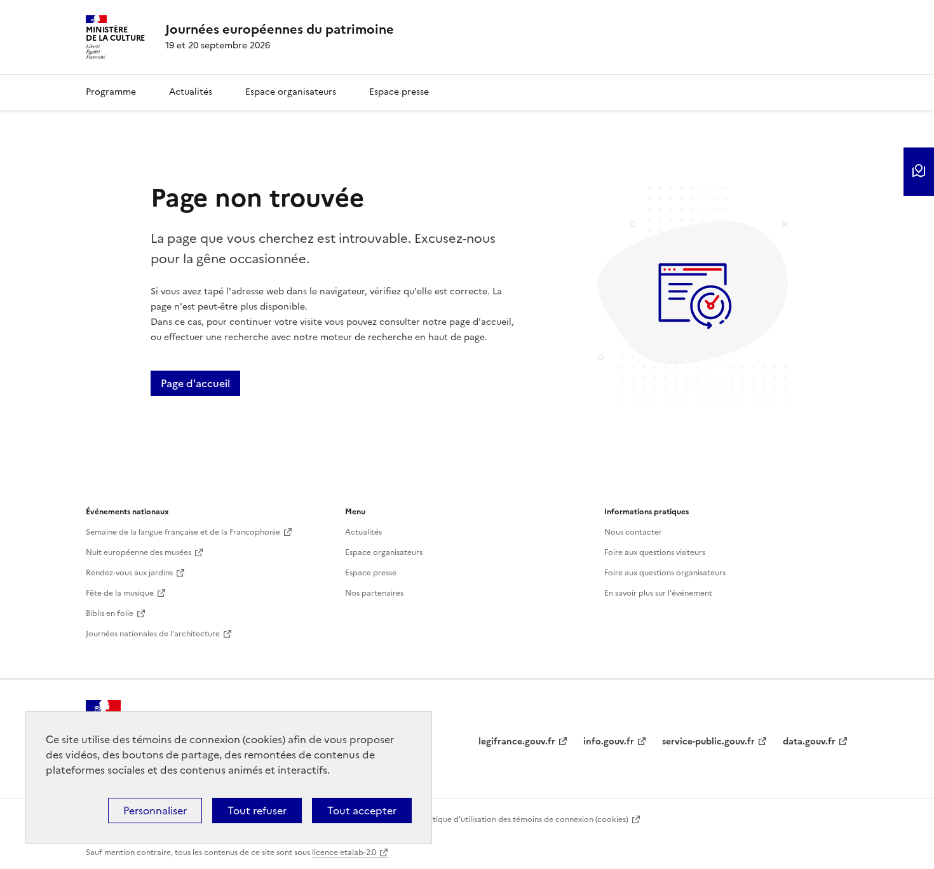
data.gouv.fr (809, 741)
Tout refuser (257, 810)
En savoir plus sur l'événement (658, 593)
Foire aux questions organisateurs (665, 572)
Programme (111, 92)
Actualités (190, 92)
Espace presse (399, 92)
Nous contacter (633, 532)
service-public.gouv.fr (708, 741)
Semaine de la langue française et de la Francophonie (183, 532)
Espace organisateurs (290, 92)
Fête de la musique (120, 593)
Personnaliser (155, 810)
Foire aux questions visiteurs (654, 552)
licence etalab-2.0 (344, 852)
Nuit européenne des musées (138, 552)
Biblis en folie (109, 613)
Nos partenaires (374, 593)
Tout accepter (361, 810)
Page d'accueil (195, 383)
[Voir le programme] (919, 171)
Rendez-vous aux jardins (129, 572)
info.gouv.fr (608, 741)
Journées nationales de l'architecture (153, 634)
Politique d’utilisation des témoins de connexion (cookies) (523, 819)
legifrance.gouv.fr (516, 741)
